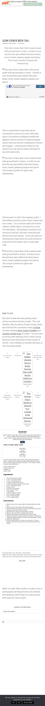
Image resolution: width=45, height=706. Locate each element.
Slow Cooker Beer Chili (15, 40)
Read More (28, 702)
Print (22, 442)
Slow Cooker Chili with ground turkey (31, 556)
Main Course (12, 553)
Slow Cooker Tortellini (27, 330)
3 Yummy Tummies (22, 16)
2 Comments (21, 43)
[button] (22, 3)
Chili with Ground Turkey (30, 554)
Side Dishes (19, 553)
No (19, 702)
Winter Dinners (26, 553)
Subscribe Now (32, 4)
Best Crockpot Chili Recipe (16, 554)
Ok (13, 702)
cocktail (36, 327)
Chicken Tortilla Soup (11, 333)
